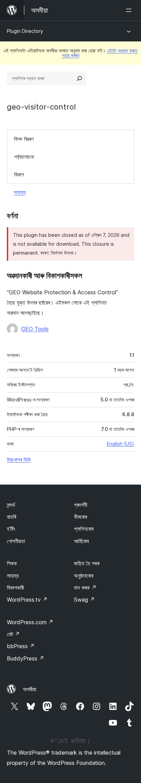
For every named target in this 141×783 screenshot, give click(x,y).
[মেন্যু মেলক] (130, 10)
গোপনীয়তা (16, 541)
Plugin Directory (25, 31)
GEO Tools (35, 328)
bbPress (21, 646)
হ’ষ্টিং (11, 528)
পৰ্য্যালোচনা (24, 156)
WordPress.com (30, 622)
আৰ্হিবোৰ (81, 541)
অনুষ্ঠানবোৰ (83, 575)
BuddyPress (25, 658)
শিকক (12, 563)
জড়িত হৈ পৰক (87, 563)
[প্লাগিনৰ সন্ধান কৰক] (79, 78)
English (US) (120, 444)
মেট (13, 634)
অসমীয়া (29, 689)
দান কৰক (85, 587)
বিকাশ (19, 174)
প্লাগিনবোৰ (83, 528)
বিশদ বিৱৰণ (24, 139)
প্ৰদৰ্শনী (80, 504)
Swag (84, 599)
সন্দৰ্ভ (11, 504)
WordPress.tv (27, 599)
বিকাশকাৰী (15, 587)
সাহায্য (20, 192)
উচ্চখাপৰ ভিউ (19, 459)
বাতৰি (11, 516)
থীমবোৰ (80, 516)
